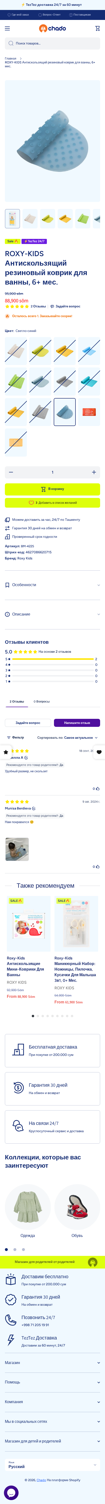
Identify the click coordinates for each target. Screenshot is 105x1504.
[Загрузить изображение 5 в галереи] (82, 218)
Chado (41, 1480)
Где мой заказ (20, 14)
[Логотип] (52, 28)
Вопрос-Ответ (52, 14)
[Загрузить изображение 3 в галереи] (47, 218)
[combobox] (52, 43)
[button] (97, 28)
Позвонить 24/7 (38, 1317)
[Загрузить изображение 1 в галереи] (12, 218)
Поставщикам (82, 14)
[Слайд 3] (23, 1249)
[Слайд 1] (6, 1249)
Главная (10, 58)
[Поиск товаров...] (9, 43)
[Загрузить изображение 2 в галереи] (30, 218)
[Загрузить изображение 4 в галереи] (65, 218)
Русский (17, 1466)
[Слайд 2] (14, 1249)
